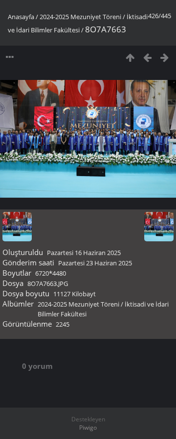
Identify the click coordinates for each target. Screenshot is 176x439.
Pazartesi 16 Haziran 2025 (84, 252)
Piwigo (88, 427)
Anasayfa (21, 16)
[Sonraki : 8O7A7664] (164, 57)
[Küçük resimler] (130, 57)
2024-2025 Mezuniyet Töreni (80, 16)
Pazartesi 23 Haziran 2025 (95, 262)
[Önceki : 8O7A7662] (147, 57)
